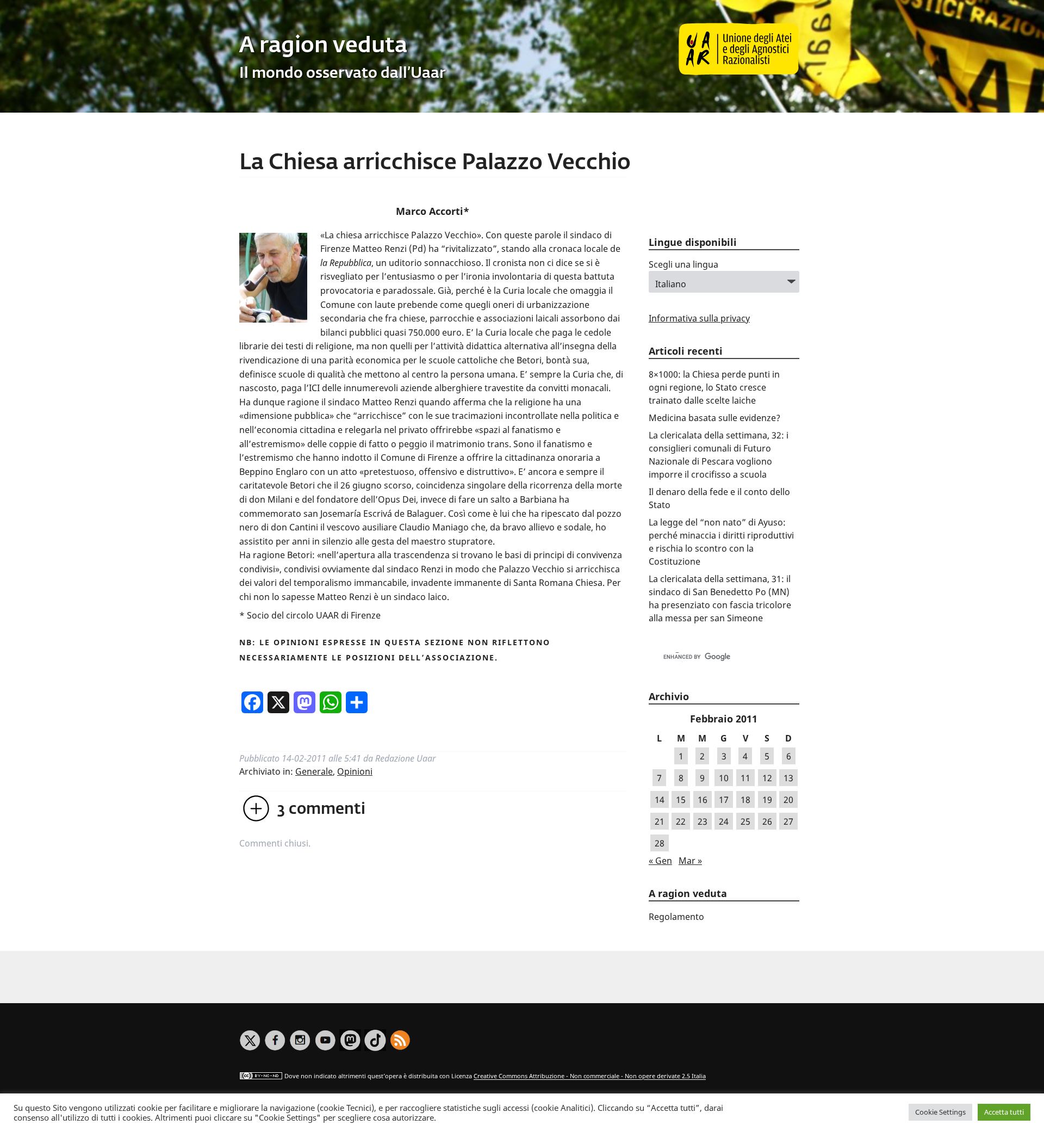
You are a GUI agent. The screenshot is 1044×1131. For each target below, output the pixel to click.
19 (767, 800)
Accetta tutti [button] (1004, 1112)
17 (724, 800)
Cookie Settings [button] (940, 1112)
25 (745, 821)
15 (681, 800)
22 (681, 821)
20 (788, 800)
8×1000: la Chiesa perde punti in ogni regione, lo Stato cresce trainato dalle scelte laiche (714, 387)
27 (788, 821)
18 (745, 800)
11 (745, 778)
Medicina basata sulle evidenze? (714, 418)
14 (659, 800)
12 (767, 778)
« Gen (660, 861)
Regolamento (676, 917)
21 (659, 821)
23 (702, 821)
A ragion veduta (323, 46)
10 (724, 778)
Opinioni (354, 771)
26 (767, 821)
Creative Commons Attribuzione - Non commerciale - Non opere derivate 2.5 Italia (590, 1076)
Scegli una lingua (683, 264)
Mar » (690, 861)
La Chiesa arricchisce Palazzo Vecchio (435, 163)
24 (724, 821)
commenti (321, 809)
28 (659, 843)
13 (788, 778)
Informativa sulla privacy (699, 318)
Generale (314, 771)
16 (702, 800)
